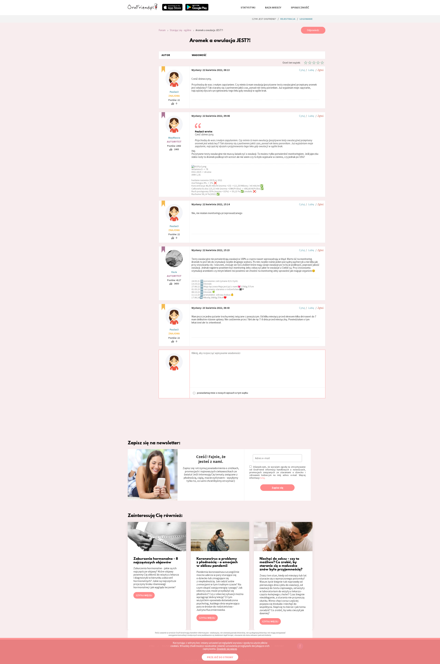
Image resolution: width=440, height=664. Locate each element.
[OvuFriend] (142, 9)
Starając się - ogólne (180, 30)
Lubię (311, 70)
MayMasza (174, 137)
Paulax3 (174, 91)
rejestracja (287, 18)
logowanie (306, 18)
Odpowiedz (313, 30)
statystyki (248, 7)
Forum (162, 30)
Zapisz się (277, 487)
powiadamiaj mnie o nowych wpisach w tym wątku (222, 392)
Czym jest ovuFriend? (264, 18)
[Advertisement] (140, 73)
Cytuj (302, 70)
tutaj (262, 477)
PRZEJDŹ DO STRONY (220, 657)
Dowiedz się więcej (227, 648)
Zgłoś (320, 70)
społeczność (300, 7)
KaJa (174, 272)
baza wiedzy (273, 7)
